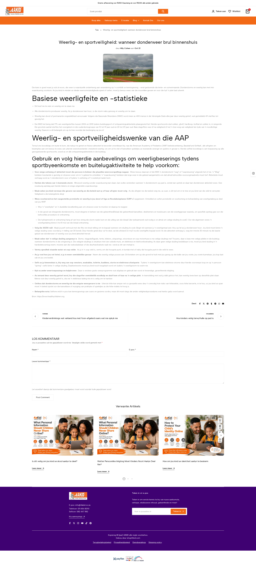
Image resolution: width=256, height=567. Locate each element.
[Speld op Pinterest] (208, 304)
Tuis (97, 30)
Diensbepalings (139, 542)
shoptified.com (133, 538)
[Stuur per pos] (223, 304)
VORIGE (45, 314)
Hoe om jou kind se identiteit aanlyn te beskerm (185, 461)
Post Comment (43, 397)
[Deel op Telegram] (215, 304)
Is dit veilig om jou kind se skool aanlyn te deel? (54, 461)
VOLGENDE (210, 314)
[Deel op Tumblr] (211, 304)
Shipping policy (155, 542)
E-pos (132, 350)
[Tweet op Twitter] (204, 304)
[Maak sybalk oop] (253, 173)
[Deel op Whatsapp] (219, 304)
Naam (35, 350)
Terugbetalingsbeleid (102, 542)
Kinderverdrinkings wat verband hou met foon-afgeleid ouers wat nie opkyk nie (80, 318)
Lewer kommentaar (41, 361)
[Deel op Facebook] (200, 304)
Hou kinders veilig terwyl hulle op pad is (195, 318)
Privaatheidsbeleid (122, 542)
